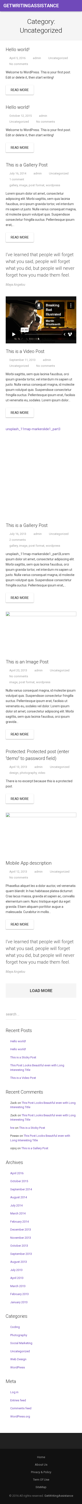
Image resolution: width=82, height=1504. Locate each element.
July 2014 (16, 1205)
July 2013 (16, 1270)
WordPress (17, 1367)
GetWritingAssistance (58, 1495)
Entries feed (18, 1400)
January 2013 (19, 1302)
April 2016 (16, 1173)
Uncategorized (58, 58)
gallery (13, 185)
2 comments (17, 539)
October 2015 (19, 1181)
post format (36, 185)
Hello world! (18, 1041)
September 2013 (21, 1254)
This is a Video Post (23, 1078)
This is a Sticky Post (23, 1057)
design (13, 772)
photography (28, 772)
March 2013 (18, 1286)
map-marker (33, 429)
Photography (18, 1335)
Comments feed (20, 1408)
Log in (14, 1392)
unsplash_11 (15, 429)
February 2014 (19, 1221)
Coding (15, 1327)
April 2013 (16, 1278)
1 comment (16, 179)
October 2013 (19, 1245)
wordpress (53, 185)
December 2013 (20, 1229)
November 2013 (20, 1237)
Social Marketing (21, 1343)
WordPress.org (20, 1416)
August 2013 (18, 1261)
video (41, 772)
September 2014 (21, 1189)
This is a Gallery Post (34, 1148)
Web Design (18, 1359)
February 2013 (19, 1294)
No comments (18, 64)
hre (12, 1127)
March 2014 (18, 1213)
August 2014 (18, 1197)
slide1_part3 (51, 429)
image (23, 185)
